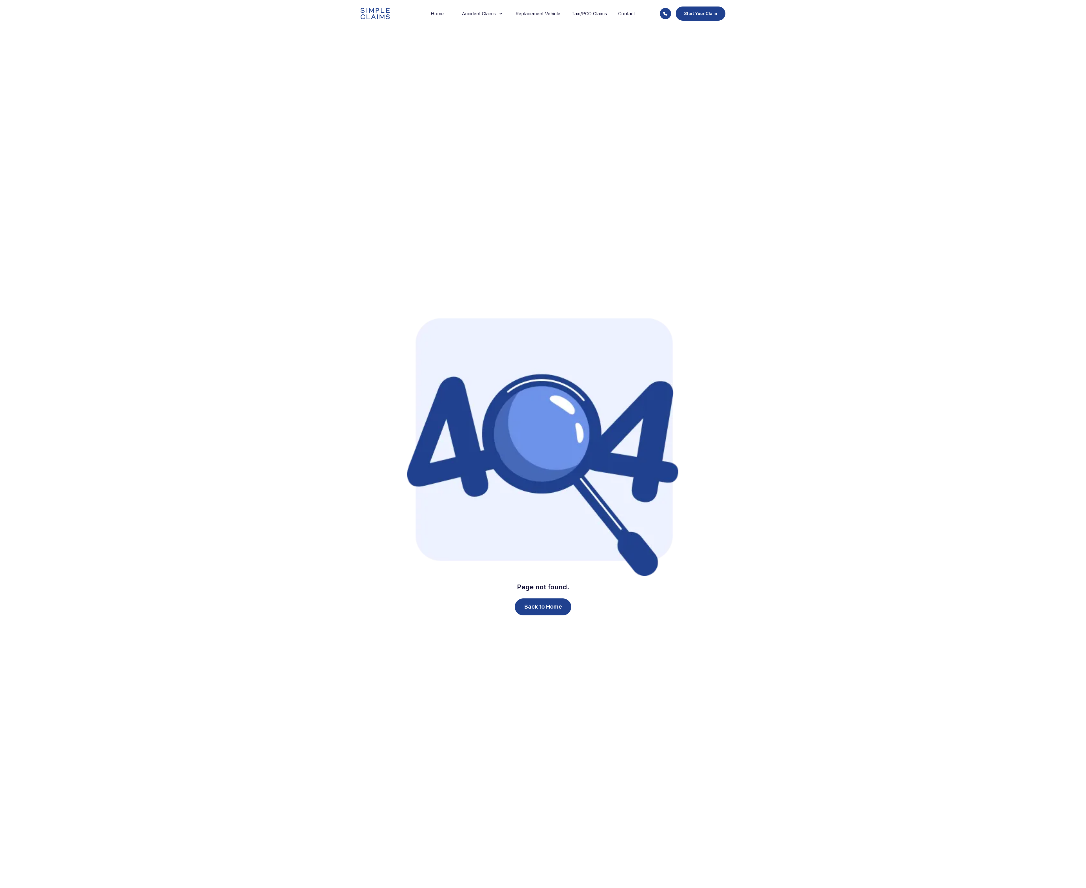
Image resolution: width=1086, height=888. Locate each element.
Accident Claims (479, 13)
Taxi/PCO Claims (589, 13)
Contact (626, 13)
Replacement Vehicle (538, 13)
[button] (479, 13)
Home (437, 13)
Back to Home (543, 606)
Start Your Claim (700, 13)
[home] (383, 14)
